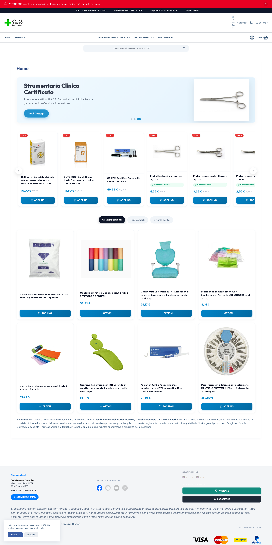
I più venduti (137, 220)
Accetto (15, 535)
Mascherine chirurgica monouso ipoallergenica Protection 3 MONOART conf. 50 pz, (225, 295)
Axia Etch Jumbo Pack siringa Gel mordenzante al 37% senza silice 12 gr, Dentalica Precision (161, 388)
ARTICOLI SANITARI (166, 37)
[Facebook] (99, 488)
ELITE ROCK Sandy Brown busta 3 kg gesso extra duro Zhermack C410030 (79, 180)
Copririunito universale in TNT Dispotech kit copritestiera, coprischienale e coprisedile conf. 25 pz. (165, 295)
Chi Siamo (18, 37)
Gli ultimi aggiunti (112, 219)
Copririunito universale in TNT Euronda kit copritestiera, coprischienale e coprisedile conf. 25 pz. (103, 388)
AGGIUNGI (39, 200)
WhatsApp (241, 22)
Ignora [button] (266, 4)
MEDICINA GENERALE (143, 37)
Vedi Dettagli (36, 113)
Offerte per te (162, 220)
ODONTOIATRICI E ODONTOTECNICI (113, 37)
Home (7, 37)
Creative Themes (71, 524)
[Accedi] (252, 38)
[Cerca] (185, 48)
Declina (31, 535)
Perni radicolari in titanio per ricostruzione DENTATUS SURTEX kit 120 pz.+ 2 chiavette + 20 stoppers (225, 388)
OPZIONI (107, 313)
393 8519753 (261, 22)
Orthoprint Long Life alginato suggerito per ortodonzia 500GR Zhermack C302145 (37, 180)
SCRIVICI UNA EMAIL (25, 497)
